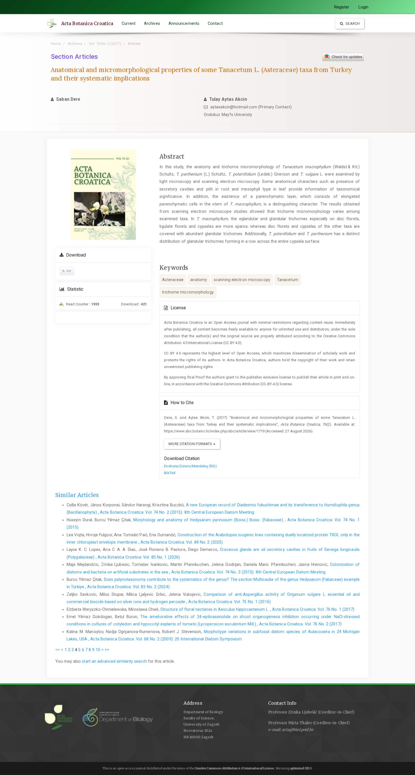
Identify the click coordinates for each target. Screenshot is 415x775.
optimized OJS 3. (301, 768)
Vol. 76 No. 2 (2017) (105, 43)
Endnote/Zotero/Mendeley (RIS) (190, 466)
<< (57, 649)
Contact (215, 23)
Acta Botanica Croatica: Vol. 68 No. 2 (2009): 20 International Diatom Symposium (166, 639)
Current (129, 23)
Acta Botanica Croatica (87, 23)
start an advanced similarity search (114, 661)
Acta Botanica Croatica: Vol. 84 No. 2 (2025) (182, 542)
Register (342, 7)
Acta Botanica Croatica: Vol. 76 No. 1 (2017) (313, 609)
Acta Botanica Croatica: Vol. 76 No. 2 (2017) (300, 624)
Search (352, 23)
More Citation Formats (191, 444)
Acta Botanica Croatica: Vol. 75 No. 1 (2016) (229, 601)
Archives (152, 23)
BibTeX (170, 473)
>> (107, 649)
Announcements (184, 23)
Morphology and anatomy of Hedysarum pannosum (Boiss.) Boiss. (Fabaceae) (209, 520)
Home (56, 43)
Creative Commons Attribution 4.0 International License (234, 768)
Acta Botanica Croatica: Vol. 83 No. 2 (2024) (128, 586)
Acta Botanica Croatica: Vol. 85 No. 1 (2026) (139, 557)
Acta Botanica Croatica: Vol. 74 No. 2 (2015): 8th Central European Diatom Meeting (177, 512)
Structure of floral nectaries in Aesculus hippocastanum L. (215, 609)
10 (98, 649)
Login (364, 7)
